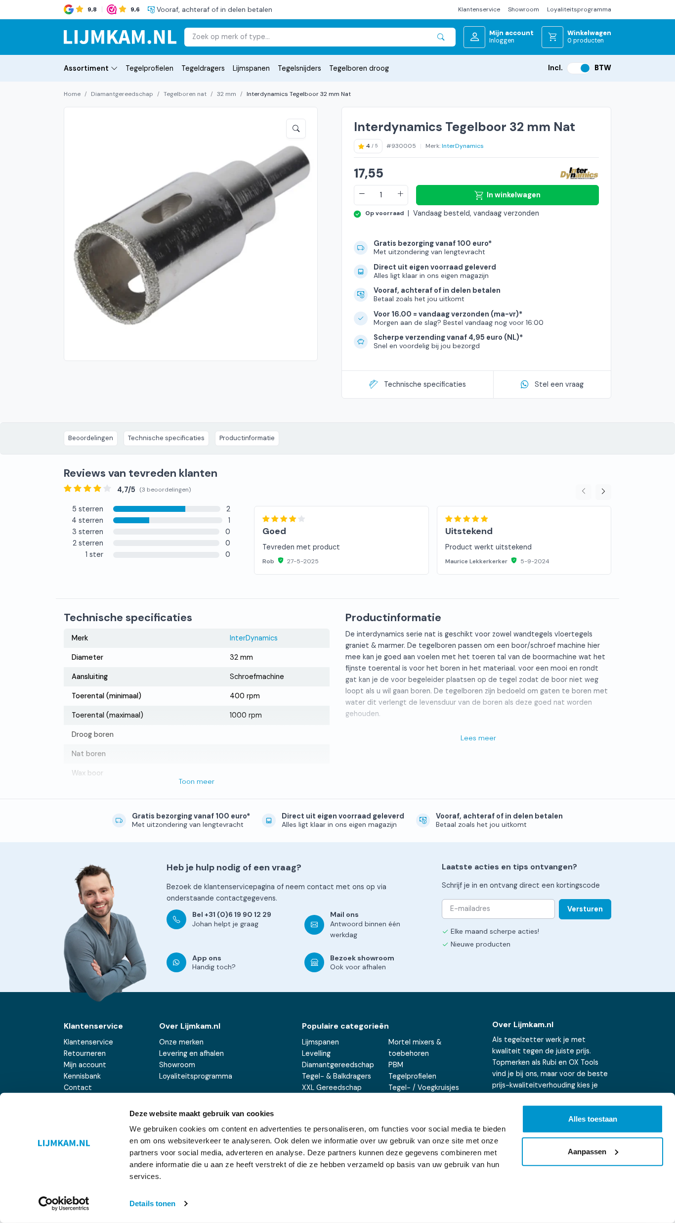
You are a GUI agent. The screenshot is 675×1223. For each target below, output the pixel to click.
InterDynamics (463, 146)
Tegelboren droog (359, 68)
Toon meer (196, 781)
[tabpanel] (432, 529)
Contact (78, 1087)
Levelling (316, 1053)
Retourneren (85, 1053)
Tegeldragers (203, 68)
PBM (395, 1064)
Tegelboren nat (185, 94)
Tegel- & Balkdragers (336, 1076)
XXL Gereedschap (332, 1087)
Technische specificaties (425, 384)
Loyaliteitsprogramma (579, 9)
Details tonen (152, 1203)
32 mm (226, 94)
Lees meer (478, 737)
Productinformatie (247, 438)
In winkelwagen (514, 194)
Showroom (523, 9)
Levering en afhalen (191, 1053)
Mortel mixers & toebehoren (414, 1048)
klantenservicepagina (239, 886)
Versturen (585, 909)
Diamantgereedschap (122, 94)
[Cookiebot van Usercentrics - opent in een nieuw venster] (64, 1203)
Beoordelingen (90, 438)
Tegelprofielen (149, 68)
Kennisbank (82, 1076)
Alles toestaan (592, 1119)
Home (72, 94)
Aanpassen (587, 1151)
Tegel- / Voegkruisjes (423, 1087)
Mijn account (85, 1064)
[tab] (147, 509)
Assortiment (86, 68)
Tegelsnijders (299, 68)
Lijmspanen (251, 68)
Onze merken (181, 1042)
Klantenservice (479, 9)
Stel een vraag (559, 384)
